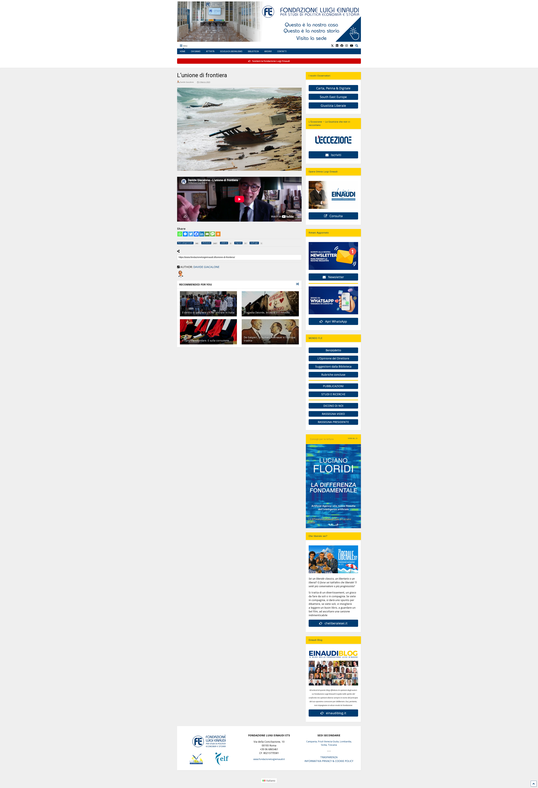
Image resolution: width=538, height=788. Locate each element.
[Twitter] (190, 234)
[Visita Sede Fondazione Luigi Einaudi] (269, 40)
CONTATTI (282, 51)
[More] (218, 234)
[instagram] (346, 45)
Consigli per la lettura (322, 439)
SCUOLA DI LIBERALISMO (231, 51)
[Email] (207, 234)
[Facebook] (196, 234)
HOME (182, 51)
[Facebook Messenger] (185, 234)
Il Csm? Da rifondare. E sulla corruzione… (206, 340)
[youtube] (351, 45)
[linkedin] (337, 45)
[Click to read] (208, 303)
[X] (332, 45)
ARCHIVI (268, 51)
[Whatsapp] (179, 234)
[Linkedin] (201, 234)
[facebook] (341, 45)
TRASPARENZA (329, 757)
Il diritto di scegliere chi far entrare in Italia (208, 312)
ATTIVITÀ (210, 51)
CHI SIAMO (195, 51)
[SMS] (212, 234)
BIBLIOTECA (253, 51)
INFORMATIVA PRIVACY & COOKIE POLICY (328, 761)
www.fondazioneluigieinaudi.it (269, 759)
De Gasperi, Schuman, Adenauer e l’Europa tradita (269, 339)
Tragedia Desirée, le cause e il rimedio (267, 312)
